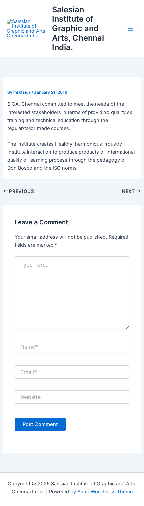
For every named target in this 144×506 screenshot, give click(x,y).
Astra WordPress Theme (105, 492)
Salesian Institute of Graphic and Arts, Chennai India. (78, 28)
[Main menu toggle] (130, 29)
